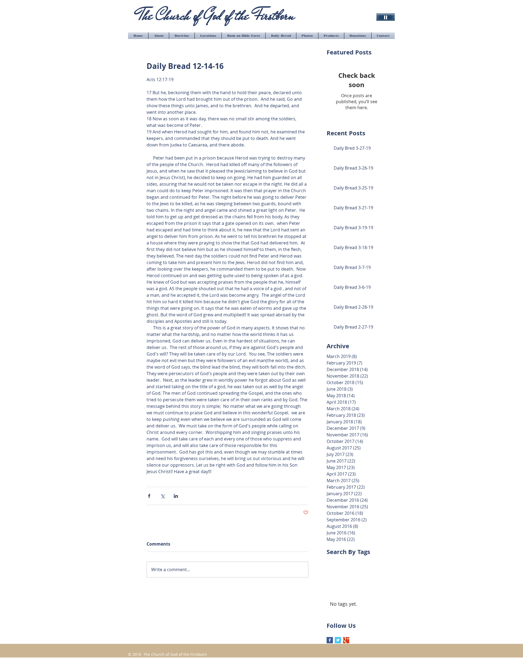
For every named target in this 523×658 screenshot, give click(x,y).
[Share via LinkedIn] (175, 495)
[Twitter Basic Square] (338, 640)
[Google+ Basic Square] (346, 640)
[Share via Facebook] (149, 495)
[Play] (385, 17)
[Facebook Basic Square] (330, 640)
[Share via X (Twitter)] (162, 495)
